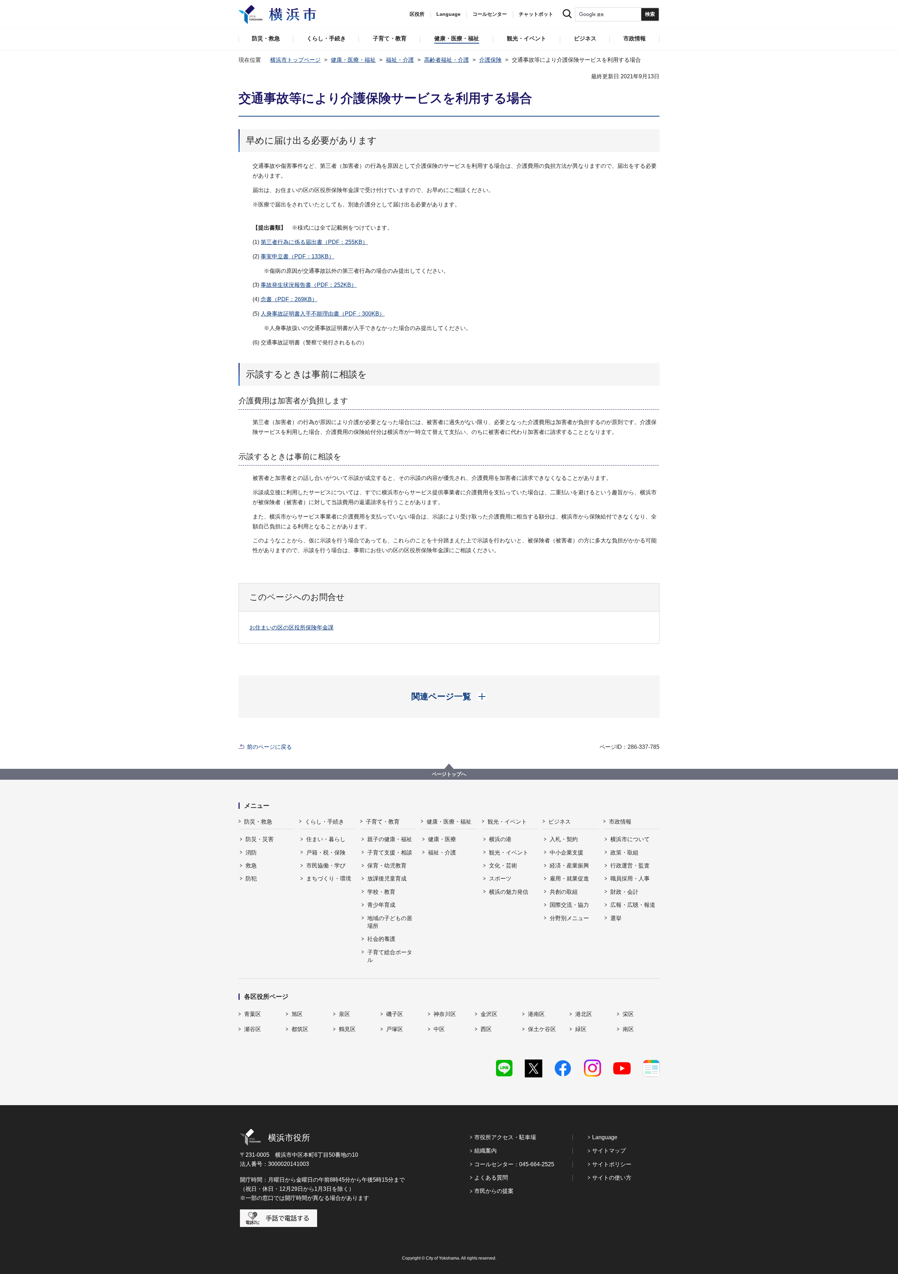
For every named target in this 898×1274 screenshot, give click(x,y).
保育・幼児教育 (387, 866)
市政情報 (620, 822)
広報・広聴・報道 (632, 905)
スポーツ (500, 879)
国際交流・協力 (569, 905)
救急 (251, 866)
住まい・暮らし (326, 839)
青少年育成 (381, 905)
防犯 (251, 879)
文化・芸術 (503, 866)
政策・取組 (624, 853)
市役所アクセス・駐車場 (505, 1137)
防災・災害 (260, 839)
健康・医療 (442, 839)
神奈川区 (445, 1014)
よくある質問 (491, 1178)
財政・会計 (624, 892)
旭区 (297, 1014)
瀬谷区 (252, 1029)
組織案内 (485, 1151)
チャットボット (536, 14)
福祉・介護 (400, 60)
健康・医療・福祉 (353, 60)
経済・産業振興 (569, 866)
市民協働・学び (326, 866)
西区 (486, 1029)
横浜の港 (500, 839)
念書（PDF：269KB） (289, 299)
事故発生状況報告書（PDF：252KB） (309, 285)
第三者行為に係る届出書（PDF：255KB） (314, 242)
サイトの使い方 (611, 1178)
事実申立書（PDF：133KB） (297, 256)
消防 (251, 853)
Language (604, 1137)
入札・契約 (564, 839)
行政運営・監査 (630, 866)
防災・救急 (258, 822)
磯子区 (394, 1014)
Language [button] (448, 14)
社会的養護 (381, 939)
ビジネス (559, 822)
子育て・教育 (383, 822)
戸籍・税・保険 (326, 853)
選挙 (616, 918)
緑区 (581, 1029)
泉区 (344, 1014)
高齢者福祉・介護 (446, 60)
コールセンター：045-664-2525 (514, 1164)
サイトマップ (609, 1151)
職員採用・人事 (630, 879)
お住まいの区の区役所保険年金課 (291, 628)
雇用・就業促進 (569, 879)
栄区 (628, 1014)
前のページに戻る (269, 747)
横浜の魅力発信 (508, 892)
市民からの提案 (494, 1191)
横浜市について (630, 839)
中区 (439, 1029)
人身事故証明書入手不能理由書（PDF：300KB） (323, 314)
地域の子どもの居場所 (389, 922)
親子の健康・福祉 (389, 839)
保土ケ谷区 (542, 1029)
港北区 (583, 1014)
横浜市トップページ (295, 60)
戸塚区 (394, 1029)
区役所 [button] (417, 14)
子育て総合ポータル (389, 956)
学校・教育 (381, 892)
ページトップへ (449, 774)
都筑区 (299, 1029)
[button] (449, 696)
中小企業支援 (566, 853)
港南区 (536, 1014)
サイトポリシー (611, 1164)
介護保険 (490, 60)
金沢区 (489, 1014)
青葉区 (252, 1014)
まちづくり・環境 (328, 879)
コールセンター (490, 14)
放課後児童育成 (387, 879)
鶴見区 (347, 1029)
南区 (628, 1029)
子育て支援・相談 (389, 853)
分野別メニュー (569, 918)
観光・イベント (507, 822)
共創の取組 (564, 892)
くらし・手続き (324, 822)
